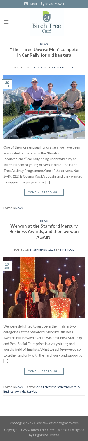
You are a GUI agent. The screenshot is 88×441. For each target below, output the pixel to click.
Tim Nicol (67, 249)
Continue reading (44, 192)
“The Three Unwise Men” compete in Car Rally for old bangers (44, 52)
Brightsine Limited (46, 435)
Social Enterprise (45, 387)
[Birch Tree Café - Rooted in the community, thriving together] (46, 22)
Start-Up (31, 391)
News (44, 44)
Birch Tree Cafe (62, 67)
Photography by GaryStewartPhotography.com (44, 423)
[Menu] (6, 21)
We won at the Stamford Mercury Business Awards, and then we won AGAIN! (44, 231)
